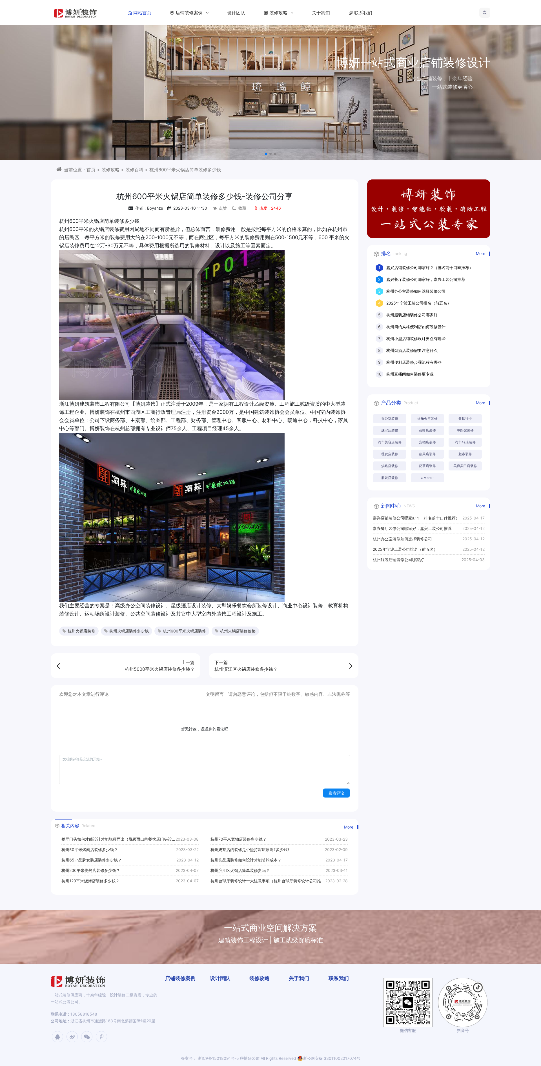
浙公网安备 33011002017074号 (331, 1058)
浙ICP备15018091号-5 (218, 1058)
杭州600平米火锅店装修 (184, 631)
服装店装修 (389, 478)
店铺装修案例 (190, 12)
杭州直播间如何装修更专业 (410, 374)
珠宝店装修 (389, 430)
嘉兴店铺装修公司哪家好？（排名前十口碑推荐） (429, 267)
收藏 (242, 208)
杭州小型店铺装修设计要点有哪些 (415, 338)
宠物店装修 (427, 442)
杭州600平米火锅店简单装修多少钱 (185, 169)
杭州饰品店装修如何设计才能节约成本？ (245, 860)
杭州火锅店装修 (81, 631)
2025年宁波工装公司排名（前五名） (418, 303)
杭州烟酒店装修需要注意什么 (412, 350)
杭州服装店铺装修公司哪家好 (412, 314)
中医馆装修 (465, 430)
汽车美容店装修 (390, 442)
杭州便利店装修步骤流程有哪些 (414, 362)
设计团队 (236, 12)
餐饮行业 (465, 418)
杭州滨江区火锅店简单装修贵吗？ (240, 870)
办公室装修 (389, 418)
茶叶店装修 (427, 430)
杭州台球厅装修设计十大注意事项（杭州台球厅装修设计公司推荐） (265, 882)
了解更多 (466, 107)
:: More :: (427, 478)
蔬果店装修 (427, 454)
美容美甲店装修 (465, 466)
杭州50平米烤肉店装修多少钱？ (89, 849)
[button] (266, 154)
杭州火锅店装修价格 (238, 631)
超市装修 (465, 454)
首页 (91, 169)
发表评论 (336, 792)
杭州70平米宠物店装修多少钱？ (238, 839)
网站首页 (142, 12)
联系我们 (363, 12)
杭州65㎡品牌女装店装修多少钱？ (91, 860)
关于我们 (321, 12)
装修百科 (134, 169)
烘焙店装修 (389, 466)
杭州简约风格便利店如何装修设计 (415, 326)
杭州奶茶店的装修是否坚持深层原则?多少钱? (249, 849)
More (348, 827)
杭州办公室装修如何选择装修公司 (415, 291)
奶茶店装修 (427, 466)
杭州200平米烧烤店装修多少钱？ (90, 870)
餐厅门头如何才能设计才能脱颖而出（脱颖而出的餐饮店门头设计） (116, 840)
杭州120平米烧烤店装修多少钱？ (90, 880)
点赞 (223, 208)
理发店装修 (389, 454)
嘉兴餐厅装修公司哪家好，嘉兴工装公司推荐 (425, 279)
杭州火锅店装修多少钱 (129, 631)
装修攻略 (279, 12)
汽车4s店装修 (465, 442)
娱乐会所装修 (427, 418)
